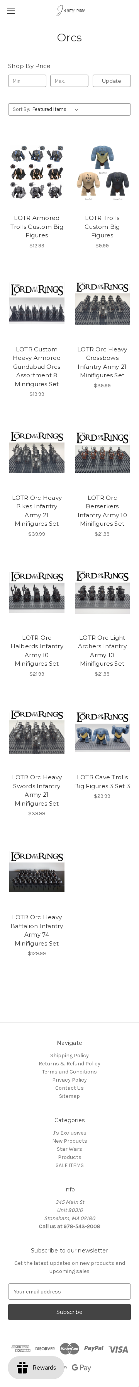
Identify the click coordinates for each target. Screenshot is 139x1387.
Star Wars (69, 1149)
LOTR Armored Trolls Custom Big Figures (36, 226)
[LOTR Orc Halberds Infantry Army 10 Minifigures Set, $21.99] (36, 591)
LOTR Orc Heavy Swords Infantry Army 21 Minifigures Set (37, 790)
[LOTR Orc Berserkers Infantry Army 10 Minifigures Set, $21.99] (102, 452)
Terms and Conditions (69, 1071)
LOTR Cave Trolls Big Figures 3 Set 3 (102, 782)
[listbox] (57, 109)
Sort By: (21, 109)
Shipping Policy (69, 1055)
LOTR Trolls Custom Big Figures (102, 226)
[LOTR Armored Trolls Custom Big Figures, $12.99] (36, 172)
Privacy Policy (69, 1080)
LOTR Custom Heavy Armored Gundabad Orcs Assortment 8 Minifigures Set (37, 367)
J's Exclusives (69, 1133)
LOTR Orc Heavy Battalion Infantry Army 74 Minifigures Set (36, 930)
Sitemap (69, 1096)
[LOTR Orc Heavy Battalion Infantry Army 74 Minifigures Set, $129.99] (36, 871)
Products (69, 1157)
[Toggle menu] (10, 10)
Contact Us (69, 1088)
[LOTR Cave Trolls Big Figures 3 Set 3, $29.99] (102, 731)
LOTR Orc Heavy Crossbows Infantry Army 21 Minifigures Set (102, 362)
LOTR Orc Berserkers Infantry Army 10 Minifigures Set (102, 511)
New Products (69, 1141)
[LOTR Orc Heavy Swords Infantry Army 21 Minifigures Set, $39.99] (36, 731)
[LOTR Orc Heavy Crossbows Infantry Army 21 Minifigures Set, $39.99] (102, 303)
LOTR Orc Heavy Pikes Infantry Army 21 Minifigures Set (37, 511)
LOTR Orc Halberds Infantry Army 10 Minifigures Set (36, 651)
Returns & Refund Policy (69, 1063)
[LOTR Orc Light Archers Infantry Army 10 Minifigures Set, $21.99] (102, 591)
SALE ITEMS (70, 1165)
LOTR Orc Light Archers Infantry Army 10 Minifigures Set (102, 651)
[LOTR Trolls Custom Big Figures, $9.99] (102, 172)
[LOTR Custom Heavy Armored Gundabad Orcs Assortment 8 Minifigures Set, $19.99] (36, 303)
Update (111, 81)
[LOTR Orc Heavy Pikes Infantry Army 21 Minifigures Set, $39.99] (36, 452)
